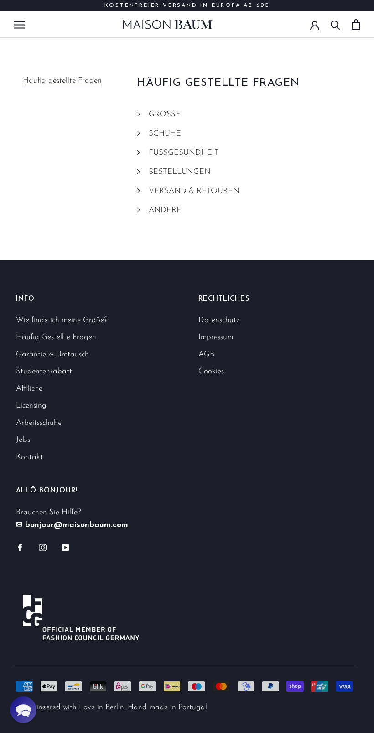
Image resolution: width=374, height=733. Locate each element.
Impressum (215, 337)
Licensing (31, 405)
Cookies (211, 371)
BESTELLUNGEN (180, 172)
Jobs (23, 440)
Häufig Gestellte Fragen (56, 337)
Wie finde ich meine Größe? (62, 320)
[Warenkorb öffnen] (356, 24)
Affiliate (29, 389)
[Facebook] (20, 547)
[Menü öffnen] (19, 24)
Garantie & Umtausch (52, 354)
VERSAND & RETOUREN (194, 191)
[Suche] (335, 24)
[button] (23, 709)
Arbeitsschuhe (39, 423)
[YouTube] (65, 547)
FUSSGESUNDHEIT (184, 153)
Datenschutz (218, 320)
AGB (206, 354)
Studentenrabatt (44, 371)
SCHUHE (165, 133)
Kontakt (29, 457)
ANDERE (165, 210)
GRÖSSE (165, 114)
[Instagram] (43, 547)
